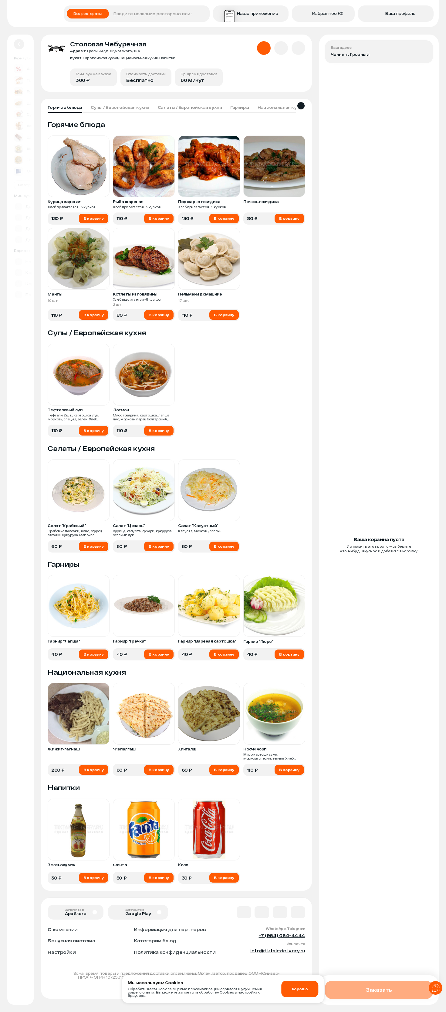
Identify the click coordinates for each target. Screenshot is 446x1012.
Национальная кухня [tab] (281, 107)
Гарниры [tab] (239, 107)
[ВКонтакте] (244, 912)
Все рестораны (87, 13)
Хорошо (300, 989)
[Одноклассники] (280, 912)
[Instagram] (298, 912)
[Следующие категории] (301, 105)
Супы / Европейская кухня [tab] (120, 107)
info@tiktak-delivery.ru (277, 950)
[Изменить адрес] (423, 49)
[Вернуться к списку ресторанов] (19, 44)
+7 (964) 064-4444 (282, 935)
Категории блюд (155, 940)
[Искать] (203, 13)
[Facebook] (262, 912)
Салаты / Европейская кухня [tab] (190, 107)
